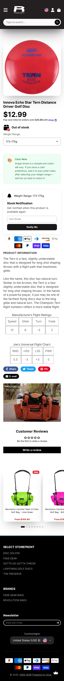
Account (53, 10)
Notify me (32, 227)
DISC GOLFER (11, 553)
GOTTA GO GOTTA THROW (19, 563)
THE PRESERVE (12, 573)
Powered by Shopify (43, 674)
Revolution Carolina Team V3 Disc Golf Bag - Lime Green (22, 495)
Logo (19, 10)
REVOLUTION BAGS (15, 600)
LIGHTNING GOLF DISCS (18, 568)
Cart (59, 10)
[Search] (57, 22)
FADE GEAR (10, 558)
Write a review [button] (32, 450)
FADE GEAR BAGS (13, 595)
